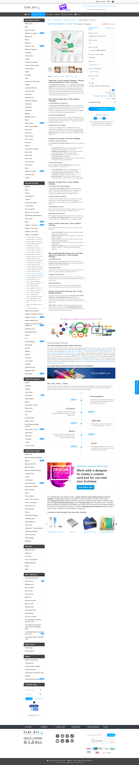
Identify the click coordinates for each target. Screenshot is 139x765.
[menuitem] (27, 14)
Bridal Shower (29, 613)
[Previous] (48, 46)
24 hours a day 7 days (97, 348)
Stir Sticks (28, 357)
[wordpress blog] (72, 741)
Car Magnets (29, 480)
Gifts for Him (29, 594)
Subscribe (111, 735)
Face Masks (34, 395)
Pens (26, 338)
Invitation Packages (31, 100)
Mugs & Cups (34, 123)
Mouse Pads (28, 218)
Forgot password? (39, 698)
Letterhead (28, 107)
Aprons (27, 382)
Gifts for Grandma (30, 616)
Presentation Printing (31, 149)
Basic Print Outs (30, 30)
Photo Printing (29, 509)
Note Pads (28, 133)
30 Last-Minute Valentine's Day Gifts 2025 (33, 620)
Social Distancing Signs (34, 679)
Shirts (27, 168)
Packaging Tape (30, 329)
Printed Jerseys (29, 418)
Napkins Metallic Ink (31, 320)
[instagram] (62, 736)
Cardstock (28, 556)
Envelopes (28, 75)
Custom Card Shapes (31, 62)
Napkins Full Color (34, 317)
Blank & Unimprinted (31, 660)
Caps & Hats (29, 392)
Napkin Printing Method (94, 68)
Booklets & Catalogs (34, 33)
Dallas (105, 351)
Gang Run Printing (31, 88)
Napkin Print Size (93, 33)
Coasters (27, 199)
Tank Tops (28, 436)
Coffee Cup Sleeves (31, 202)
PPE (26, 414)
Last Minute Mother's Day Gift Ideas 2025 (34, 633)
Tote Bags (34, 439)
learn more (78, 356)
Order (48, 348)
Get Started (102, 109)
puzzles (27, 348)
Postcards (28, 142)
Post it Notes (29, 139)
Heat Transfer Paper (31, 559)
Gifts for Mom (29, 587)
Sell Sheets (28, 165)
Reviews (62, 76)
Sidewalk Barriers (30, 521)
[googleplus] (88, 749)
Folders (27, 84)
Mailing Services (30, 116)
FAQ (75, 76)
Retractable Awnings (31, 515)
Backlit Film (28, 454)
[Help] (102, 54)
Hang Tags (28, 94)
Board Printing (29, 467)
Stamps (27, 354)
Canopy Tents (29, 473)
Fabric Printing (29, 489)
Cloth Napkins (29, 196)
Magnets (27, 113)
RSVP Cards (28, 158)
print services (83, 359)
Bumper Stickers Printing (33, 470)
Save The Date (29, 161)
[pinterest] (67, 741)
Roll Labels (28, 155)
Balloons (27, 186)
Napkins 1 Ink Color (34, 225)
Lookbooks (28, 110)
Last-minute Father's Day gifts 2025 (34, 638)
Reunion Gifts (29, 603)
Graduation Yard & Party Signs (34, 672)
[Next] (84, 46)
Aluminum (28, 553)
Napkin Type (91, 47)
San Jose (71, 353)
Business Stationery (31, 49)
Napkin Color (92, 75)
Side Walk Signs (30, 518)
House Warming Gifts (31, 578)
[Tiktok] (72, 736)
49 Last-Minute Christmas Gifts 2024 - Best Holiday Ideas (33, 626)
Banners (34, 460)
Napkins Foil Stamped (32, 311)
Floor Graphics (29, 496)
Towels (27, 442)
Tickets (27, 177)
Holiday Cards (29, 97)
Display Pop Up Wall (31, 486)
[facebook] (57, 736)
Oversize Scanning (31, 502)
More (67, 76)
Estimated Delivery (93, 102)
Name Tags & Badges (31, 126)
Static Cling (28, 525)
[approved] (107, 753)
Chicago (87, 351)
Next (116, 524)
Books (27, 39)
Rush (71, 76)
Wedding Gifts (29, 584)
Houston (101, 351)
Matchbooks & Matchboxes (33, 215)
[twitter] (67, 736)
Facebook (34, 706)
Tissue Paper (29, 361)
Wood (27, 569)
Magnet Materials (30, 562)
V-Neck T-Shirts (30, 445)
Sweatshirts (28, 432)
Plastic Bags (28, 345)
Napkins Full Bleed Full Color (34, 314)
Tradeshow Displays (31, 531)
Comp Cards (29, 56)
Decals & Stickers (34, 483)
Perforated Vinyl (30, 505)
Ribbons (27, 351)
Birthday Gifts (29, 607)
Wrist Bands (34, 373)
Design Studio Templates (33, 666)
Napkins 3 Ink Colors (31, 231)
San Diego (78, 353)
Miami (66, 353)
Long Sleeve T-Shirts (31, 405)
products (92, 359)
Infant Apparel (29, 398)
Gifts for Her (29, 591)
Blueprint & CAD (30, 464)
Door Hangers (29, 68)
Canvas (27, 477)
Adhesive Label (29, 550)
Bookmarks (28, 36)
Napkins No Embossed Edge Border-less (34, 324)
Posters (27, 145)
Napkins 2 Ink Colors (31, 228)
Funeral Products (30, 669)
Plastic (27, 566)
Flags (26, 493)
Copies (27, 59)
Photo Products (30, 651)
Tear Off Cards (29, 174)
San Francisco (94, 351)
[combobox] (101, 36)
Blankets (27, 389)
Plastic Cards (29, 136)
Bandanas (28, 386)
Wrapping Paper (30, 370)
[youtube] (57, 741)
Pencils (27, 335)
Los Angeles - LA (79, 351)
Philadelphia (61, 353)
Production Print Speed (94, 54)
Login (29, 698)
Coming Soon (29, 663)
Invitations (28, 104)
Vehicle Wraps (29, 538)
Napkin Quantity (92, 40)
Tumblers (28, 364)
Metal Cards (28, 23)
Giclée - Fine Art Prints (32, 499)
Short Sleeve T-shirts (34, 429)
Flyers (27, 78)
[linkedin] (62, 741)
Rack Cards (28, 152)
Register (37, 715)
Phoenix (54, 353)
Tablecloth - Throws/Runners (34, 528)
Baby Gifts (28, 597)
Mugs (34, 222)
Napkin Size (91, 61)
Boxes (27, 190)
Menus (27, 120)
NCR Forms (28, 129)
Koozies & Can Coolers (32, 212)
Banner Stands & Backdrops (33, 457)
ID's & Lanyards (30, 209)
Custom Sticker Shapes (32, 65)
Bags (26, 27)
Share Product (111, 28)
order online (81, 361)
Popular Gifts (34, 581)
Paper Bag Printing (31, 332)
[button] (40, 694)
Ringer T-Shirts (29, 421)
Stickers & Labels (34, 171)
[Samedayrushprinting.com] (32, 7)
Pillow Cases (29, 408)
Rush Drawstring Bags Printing (32, 425)
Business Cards (34, 46)
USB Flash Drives (30, 367)
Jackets (27, 402)
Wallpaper (28, 541)
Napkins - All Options (31, 234)
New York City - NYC (68, 351)
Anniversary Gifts (30, 600)
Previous (46, 524)
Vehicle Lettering (30, 534)
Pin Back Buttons (34, 341)
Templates (56, 76)
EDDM (27, 72)
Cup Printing (29, 206)
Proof (90, 83)
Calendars (28, 52)
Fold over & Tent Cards (32, 81)
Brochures (28, 43)
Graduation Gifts (30, 610)
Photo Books (29, 648)
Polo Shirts (28, 411)
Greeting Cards (30, 91)
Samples (27, 676)
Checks (27, 193)
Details (50, 76)
